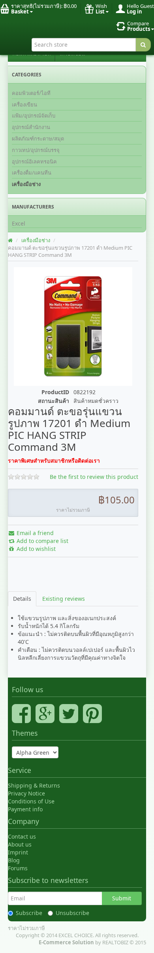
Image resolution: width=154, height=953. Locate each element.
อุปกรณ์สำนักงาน (31, 127)
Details (22, 598)
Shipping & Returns (34, 785)
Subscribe (29, 913)
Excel (18, 223)
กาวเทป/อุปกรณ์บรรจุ (36, 150)
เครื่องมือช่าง (26, 184)
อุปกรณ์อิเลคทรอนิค (34, 161)
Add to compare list (41, 541)
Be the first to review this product (94, 476)
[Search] (143, 44)
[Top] (11, 240)
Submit (121, 898)
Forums (18, 868)
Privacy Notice (26, 793)
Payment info (25, 809)
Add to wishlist (35, 548)
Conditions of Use (31, 801)
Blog (14, 860)
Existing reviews (63, 598)
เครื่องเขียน (24, 104)
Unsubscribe (72, 913)
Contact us (22, 836)
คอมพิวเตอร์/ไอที (31, 93)
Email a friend (34, 533)
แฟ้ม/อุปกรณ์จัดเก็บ (33, 115)
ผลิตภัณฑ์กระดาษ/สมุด (38, 138)
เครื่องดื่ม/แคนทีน (31, 172)
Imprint (18, 852)
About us (20, 844)
